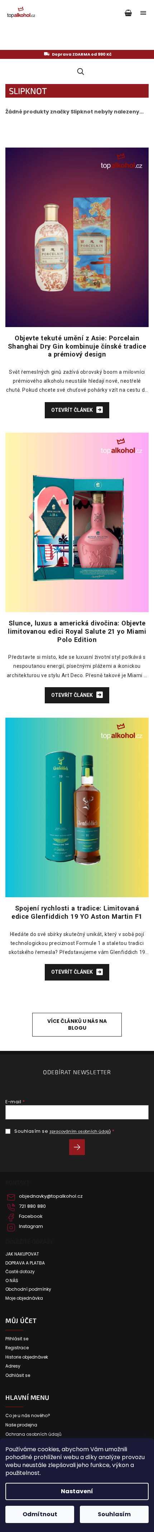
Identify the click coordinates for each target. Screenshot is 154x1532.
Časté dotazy (20, 1272)
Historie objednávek (26, 1357)
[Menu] (143, 13)
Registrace (17, 1348)
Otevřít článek (72, 410)
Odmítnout (40, 1514)
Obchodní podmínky (28, 1289)
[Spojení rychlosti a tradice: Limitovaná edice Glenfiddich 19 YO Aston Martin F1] (77, 807)
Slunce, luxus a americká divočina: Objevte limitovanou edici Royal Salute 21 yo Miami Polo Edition (77, 631)
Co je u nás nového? (27, 1416)
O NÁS (11, 1281)
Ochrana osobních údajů (33, 1434)
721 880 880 (32, 1206)
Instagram (31, 1226)
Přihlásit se (79, 1148)
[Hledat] (79, 71)
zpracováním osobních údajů (80, 1131)
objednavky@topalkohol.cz (51, 1196)
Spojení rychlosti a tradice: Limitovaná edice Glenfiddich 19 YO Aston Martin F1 (77, 912)
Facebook (31, 1216)
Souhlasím (114, 1514)
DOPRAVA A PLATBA (25, 1263)
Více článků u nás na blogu (77, 1025)
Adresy (12, 1366)
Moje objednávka (24, 1298)
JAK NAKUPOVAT (22, 1254)
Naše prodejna (21, 1425)
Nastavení (77, 1491)
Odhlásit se (17, 1375)
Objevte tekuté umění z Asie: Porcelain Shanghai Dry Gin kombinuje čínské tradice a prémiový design (77, 346)
